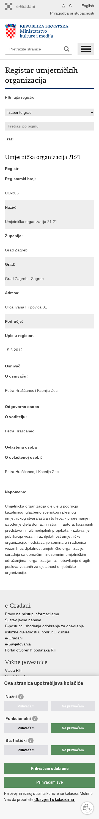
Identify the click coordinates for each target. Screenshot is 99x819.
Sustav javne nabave (23, 620)
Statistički (16, 740)
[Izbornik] (86, 49)
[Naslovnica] (49, 31)
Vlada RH (13, 670)
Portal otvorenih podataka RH (30, 650)
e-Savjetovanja (18, 644)
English (87, 6)
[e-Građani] (28, 6)
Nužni (11, 696)
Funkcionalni (18, 718)
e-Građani (14, 638)
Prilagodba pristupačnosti (72, 13)
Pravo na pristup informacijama (32, 614)
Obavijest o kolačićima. (54, 799)
